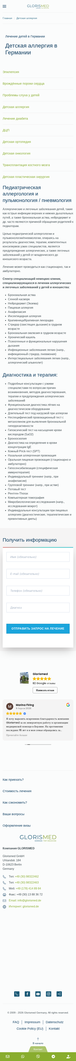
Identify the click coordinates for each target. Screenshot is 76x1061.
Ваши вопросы (13, 814)
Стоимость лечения (17, 791)
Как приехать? (13, 779)
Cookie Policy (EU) (30, 1028)
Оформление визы (17, 825)
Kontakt (54, 1028)
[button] (4, 6)
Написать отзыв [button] (45, 690)
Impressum (32, 1022)
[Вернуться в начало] (38, 6)
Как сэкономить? (15, 802)
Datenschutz (54, 1022)
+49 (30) (27, 876)
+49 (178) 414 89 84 (28, 888)
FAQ (16, 1022)
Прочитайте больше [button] (16, 735)
